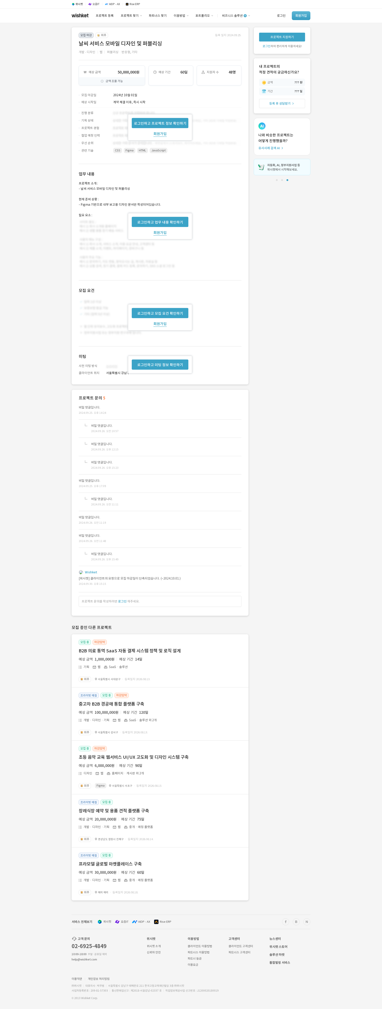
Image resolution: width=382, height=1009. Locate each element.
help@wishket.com (84, 959)
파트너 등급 (195, 958)
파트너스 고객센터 (239, 952)
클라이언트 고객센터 (241, 946)
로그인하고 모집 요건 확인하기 (160, 313)
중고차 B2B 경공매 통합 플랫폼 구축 (111, 704)
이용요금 (193, 965)
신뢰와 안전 (154, 952)
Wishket (91, 572)
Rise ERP (165, 922)
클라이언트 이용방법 (200, 946)
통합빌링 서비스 (279, 963)
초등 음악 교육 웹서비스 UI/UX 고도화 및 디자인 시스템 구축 (134, 757)
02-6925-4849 (89, 946)
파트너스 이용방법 (199, 952)
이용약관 (77, 979)
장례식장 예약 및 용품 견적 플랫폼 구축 (114, 811)
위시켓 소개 (154, 946)
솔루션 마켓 (277, 955)
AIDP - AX (144, 922)
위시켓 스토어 (278, 947)
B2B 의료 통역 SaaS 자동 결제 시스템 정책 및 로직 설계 (130, 651)
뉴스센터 (275, 939)
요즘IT (124, 922)
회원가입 (160, 133)
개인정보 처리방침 (99, 979)
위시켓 (107, 922)
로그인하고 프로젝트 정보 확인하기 (160, 123)
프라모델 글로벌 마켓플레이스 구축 (110, 864)
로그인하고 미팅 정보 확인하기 (160, 365)
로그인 (122, 601)
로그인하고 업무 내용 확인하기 (160, 222)
